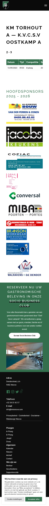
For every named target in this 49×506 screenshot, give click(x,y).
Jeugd (8, 438)
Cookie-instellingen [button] (14, 499)
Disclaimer (35, 416)
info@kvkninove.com (14, 409)
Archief (9, 455)
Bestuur (9, 466)
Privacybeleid (11, 416)
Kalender (9, 448)
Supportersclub (12, 472)
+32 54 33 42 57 (12, 403)
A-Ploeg (9, 431)
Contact (9, 459)
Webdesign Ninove (13, 419)
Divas (8, 442)
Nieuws (9, 452)
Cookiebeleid (24, 416)
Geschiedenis (11, 469)
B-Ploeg (9, 435)
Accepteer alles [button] (34, 499)
